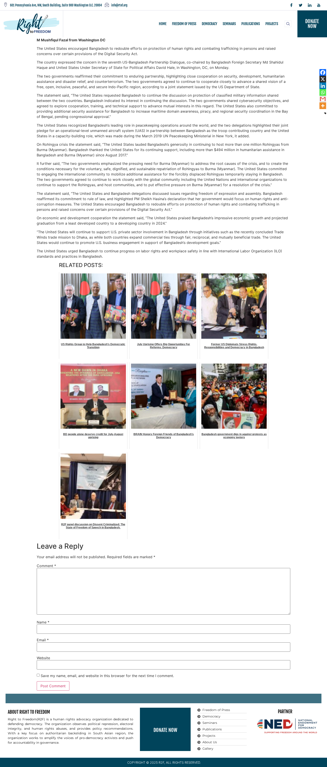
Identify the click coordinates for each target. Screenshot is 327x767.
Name (43, 622)
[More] (322, 105)
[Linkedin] (322, 85)
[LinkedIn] (309, 5)
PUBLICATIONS (250, 24)
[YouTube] (318, 5)
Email (43, 640)
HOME (162, 24)
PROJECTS (271, 24)
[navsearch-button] (288, 23)
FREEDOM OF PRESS (184, 24)
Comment (46, 566)
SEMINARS (229, 24)
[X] (322, 79)
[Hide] (325, 113)
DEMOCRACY (209, 24)
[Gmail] (322, 99)
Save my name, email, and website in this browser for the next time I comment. (107, 675)
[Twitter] (300, 5)
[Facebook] (291, 5)
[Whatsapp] (322, 92)
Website (43, 658)
